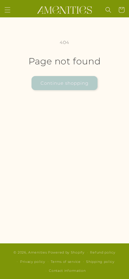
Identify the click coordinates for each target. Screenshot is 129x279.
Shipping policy (100, 262)
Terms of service (65, 262)
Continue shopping (64, 83)
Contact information (67, 271)
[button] (7, 9)
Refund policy (102, 252)
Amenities (37, 252)
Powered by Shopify (66, 252)
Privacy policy (32, 262)
